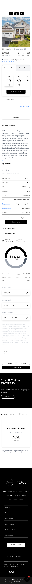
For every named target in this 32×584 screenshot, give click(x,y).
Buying (15, 491)
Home (4, 491)
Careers (24, 495)
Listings (10, 491)
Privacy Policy (8, 581)
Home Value (9, 495)
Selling (20, 491)
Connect (21, 499)
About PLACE (13, 499)
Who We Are (17, 495)
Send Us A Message (16, 544)
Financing (26, 491)
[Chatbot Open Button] (27, 579)
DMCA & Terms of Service (20, 581)
